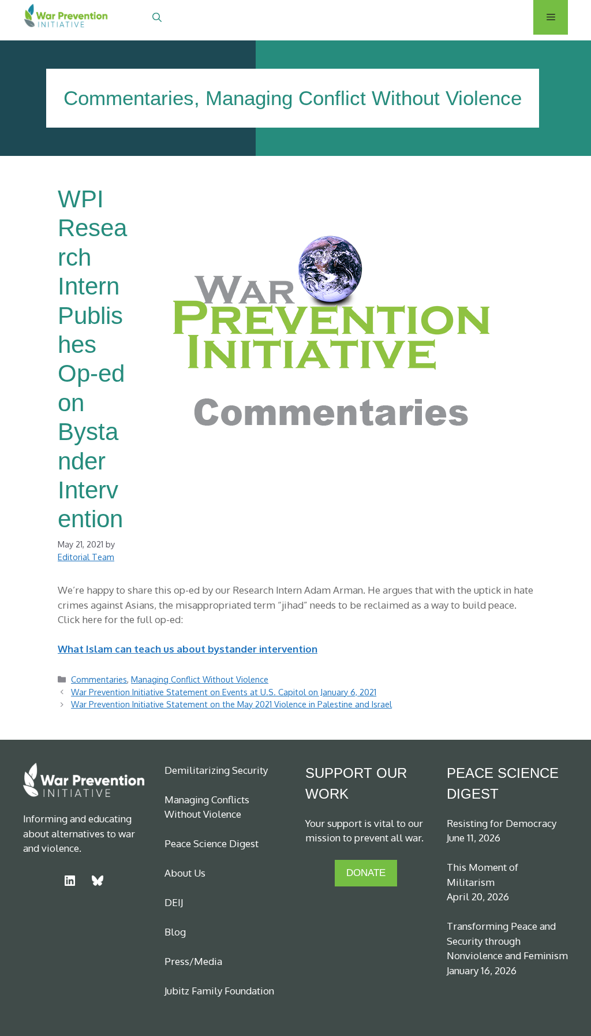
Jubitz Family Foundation (219, 991)
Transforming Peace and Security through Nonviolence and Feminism (507, 941)
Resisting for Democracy (501, 823)
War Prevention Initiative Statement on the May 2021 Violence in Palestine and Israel (231, 704)
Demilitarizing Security (216, 770)
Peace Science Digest (211, 843)
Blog (175, 932)
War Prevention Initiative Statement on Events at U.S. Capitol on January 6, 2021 (223, 692)
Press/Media (193, 961)
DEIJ (173, 902)
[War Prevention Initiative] (66, 17)
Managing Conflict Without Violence (363, 98)
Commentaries (128, 98)
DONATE (366, 872)
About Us (184, 873)
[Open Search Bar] (157, 17)
